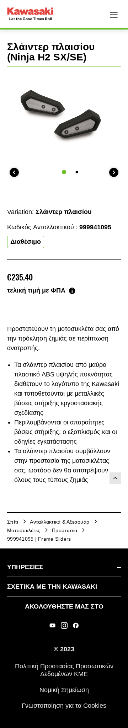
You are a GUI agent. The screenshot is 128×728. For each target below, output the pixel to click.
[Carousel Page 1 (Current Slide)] (64, 172)
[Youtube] (52, 625)
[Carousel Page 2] (77, 172)
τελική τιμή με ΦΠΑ (36, 290)
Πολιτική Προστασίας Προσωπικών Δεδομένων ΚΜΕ (64, 670)
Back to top (115, 478)
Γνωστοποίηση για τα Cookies (64, 705)
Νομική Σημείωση (64, 689)
